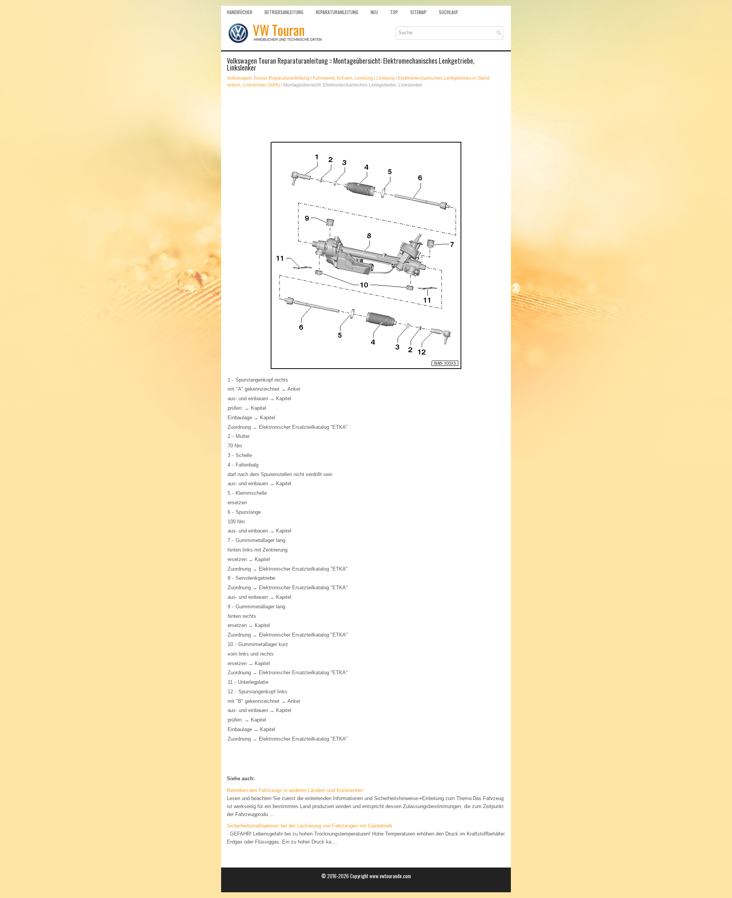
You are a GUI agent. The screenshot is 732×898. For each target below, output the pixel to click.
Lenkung (385, 78)
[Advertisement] (366, 115)
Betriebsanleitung (284, 12)
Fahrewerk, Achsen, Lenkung (343, 78)
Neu (374, 12)
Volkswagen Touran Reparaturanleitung (268, 78)
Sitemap (418, 12)
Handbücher (239, 12)
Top (394, 12)
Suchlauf (448, 12)
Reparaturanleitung (337, 12)
